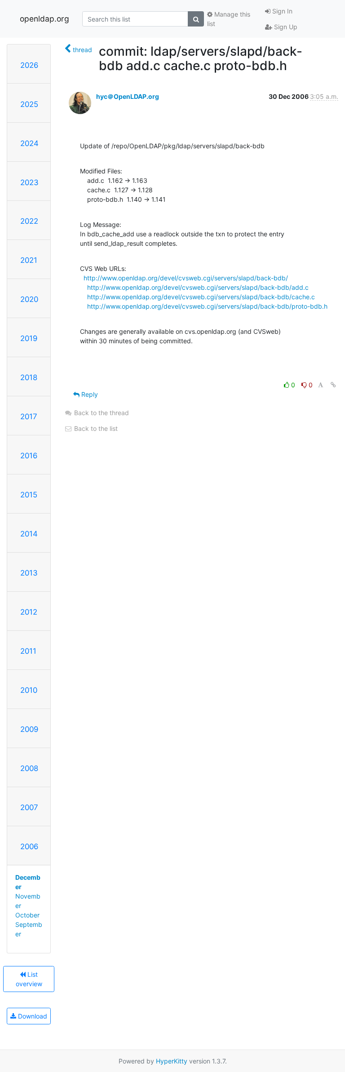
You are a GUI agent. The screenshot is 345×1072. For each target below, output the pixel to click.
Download (31, 1016)
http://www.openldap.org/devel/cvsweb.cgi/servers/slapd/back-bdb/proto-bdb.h (207, 306)
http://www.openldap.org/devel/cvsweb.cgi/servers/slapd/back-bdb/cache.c (201, 297)
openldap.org (44, 18)
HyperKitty (171, 1061)
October (27, 915)
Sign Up (284, 27)
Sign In (281, 11)
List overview (29, 979)
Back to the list (95, 428)
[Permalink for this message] (333, 384)
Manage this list (228, 18)
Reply (89, 394)
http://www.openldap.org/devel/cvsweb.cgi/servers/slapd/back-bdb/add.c (198, 287)
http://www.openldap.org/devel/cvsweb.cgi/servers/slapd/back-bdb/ (186, 278)
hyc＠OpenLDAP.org (127, 96)
